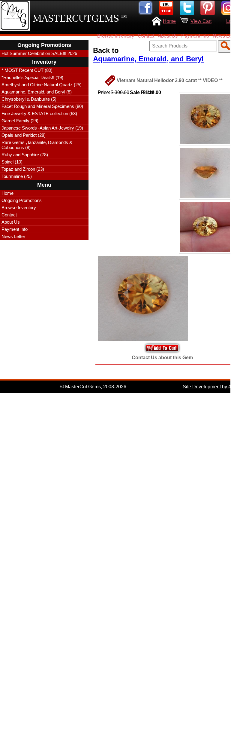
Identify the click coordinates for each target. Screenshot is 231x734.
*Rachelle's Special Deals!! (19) (32, 77)
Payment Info (195, 35)
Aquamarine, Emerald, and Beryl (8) (37, 91)
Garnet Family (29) (20, 120)
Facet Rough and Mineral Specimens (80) (42, 106)
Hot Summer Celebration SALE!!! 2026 (39, 53)
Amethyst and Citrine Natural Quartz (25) (42, 84)
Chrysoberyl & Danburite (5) (29, 99)
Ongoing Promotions (22, 200)
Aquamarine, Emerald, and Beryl (148, 59)
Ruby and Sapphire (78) (25, 154)
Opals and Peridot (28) (24, 135)
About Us (168, 35)
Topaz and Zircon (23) (23, 169)
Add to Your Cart (162, 348)
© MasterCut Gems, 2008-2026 (93, 386)
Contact (146, 35)
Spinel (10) (12, 161)
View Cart (201, 21)
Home (169, 21)
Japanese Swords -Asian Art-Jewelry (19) (42, 127)
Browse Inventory (115, 35)
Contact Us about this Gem (162, 357)
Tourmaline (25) (17, 176)
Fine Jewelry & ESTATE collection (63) (39, 113)
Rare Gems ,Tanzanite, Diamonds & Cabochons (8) (37, 145)
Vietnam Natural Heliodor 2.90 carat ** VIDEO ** (170, 80)
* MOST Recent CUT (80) (27, 70)
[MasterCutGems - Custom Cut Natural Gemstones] (15, 16)
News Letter (13, 236)
